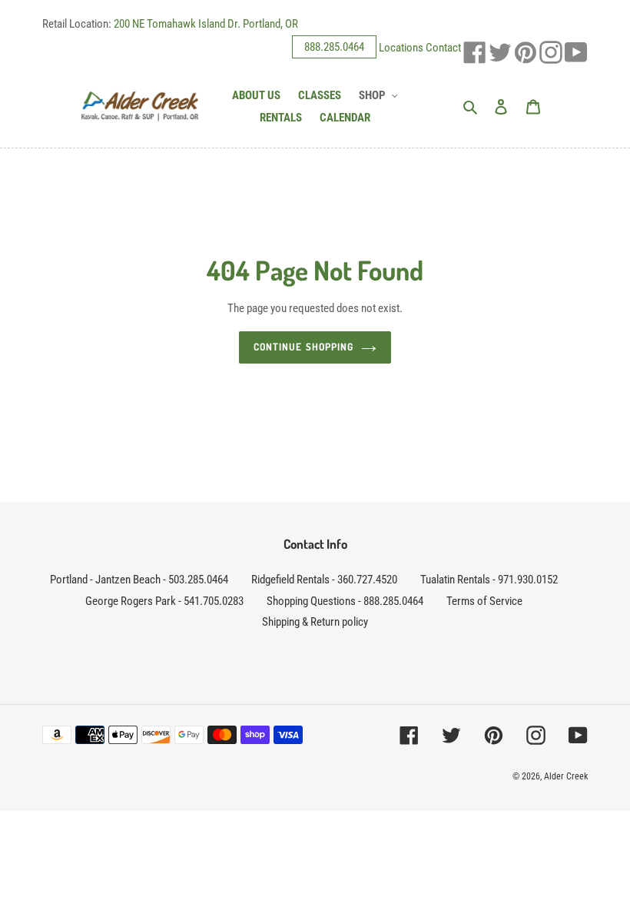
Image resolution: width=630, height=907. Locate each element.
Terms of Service (484, 601)
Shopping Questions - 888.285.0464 (345, 601)
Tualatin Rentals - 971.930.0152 (489, 579)
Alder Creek (566, 776)
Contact (443, 47)
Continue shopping (303, 347)
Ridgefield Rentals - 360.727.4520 (324, 579)
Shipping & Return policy (315, 622)
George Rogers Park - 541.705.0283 (164, 601)
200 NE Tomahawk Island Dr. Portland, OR (206, 24)
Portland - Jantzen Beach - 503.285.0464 (139, 579)
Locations (401, 47)
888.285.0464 (334, 47)
